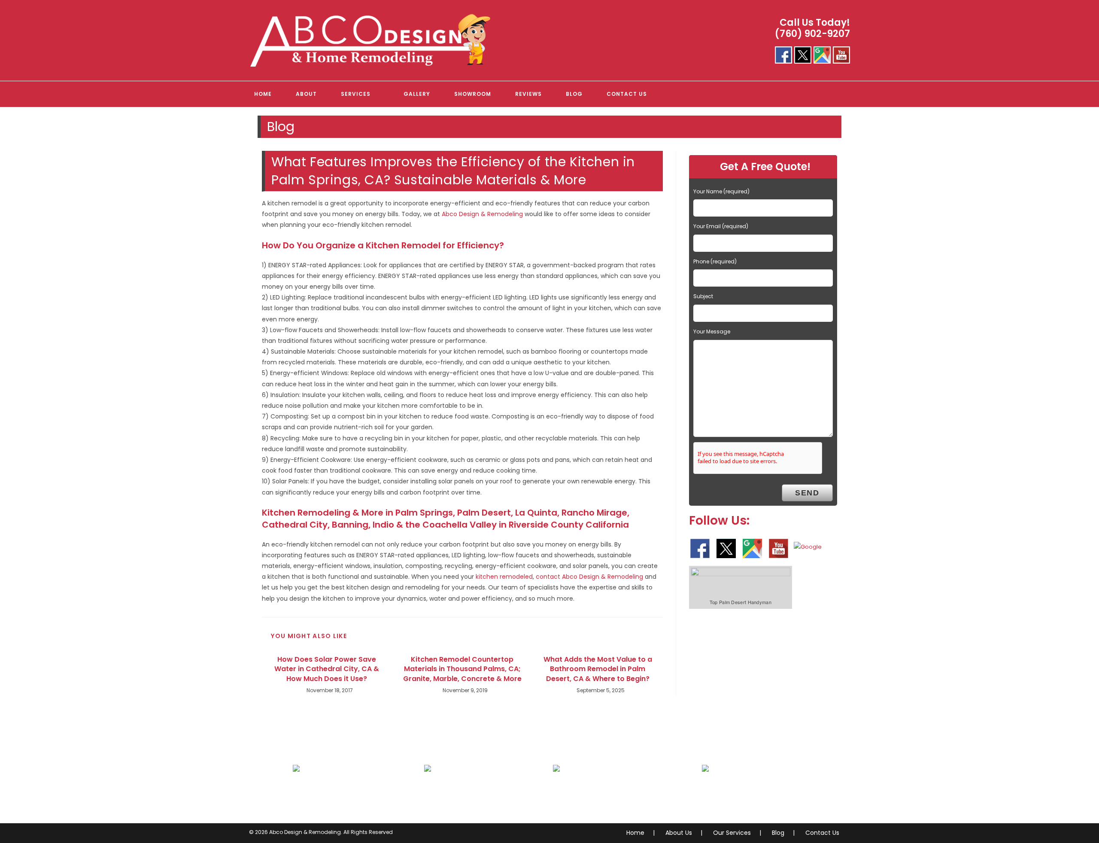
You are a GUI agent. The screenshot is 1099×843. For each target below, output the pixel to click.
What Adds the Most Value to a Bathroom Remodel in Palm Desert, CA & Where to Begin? (597, 669)
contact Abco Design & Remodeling (589, 576)
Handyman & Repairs (745, 795)
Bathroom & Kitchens (336, 795)
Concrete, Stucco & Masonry (610, 795)
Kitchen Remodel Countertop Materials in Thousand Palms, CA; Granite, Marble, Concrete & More (462, 669)
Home (635, 832)
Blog (778, 832)
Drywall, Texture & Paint (472, 795)
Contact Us (822, 832)
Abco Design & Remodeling (482, 214)
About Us (678, 832)
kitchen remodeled (504, 576)
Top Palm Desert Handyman (740, 602)
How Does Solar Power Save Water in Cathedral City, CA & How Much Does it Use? (326, 669)
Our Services (732, 832)
